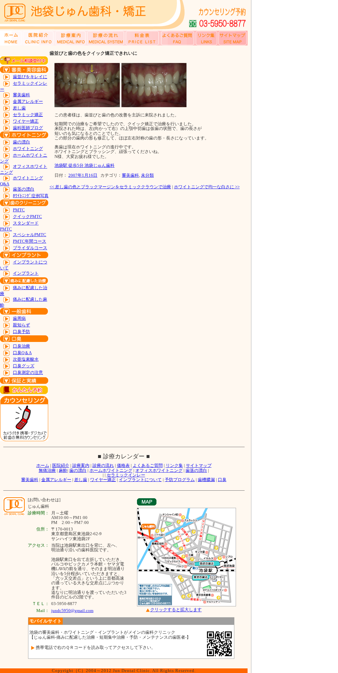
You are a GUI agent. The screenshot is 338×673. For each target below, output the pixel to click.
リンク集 (174, 465)
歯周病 (19, 318)
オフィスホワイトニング (159, 470)
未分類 (147, 175)
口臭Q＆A (22, 352)
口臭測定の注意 (28, 372)
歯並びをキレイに (30, 76)
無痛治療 (47, 470)
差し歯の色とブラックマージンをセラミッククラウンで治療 (110, 186)
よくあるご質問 (148, 465)
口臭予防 (21, 331)
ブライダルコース (30, 247)
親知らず (21, 324)
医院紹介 (60, 465)
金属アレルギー (28, 101)
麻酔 (63, 470)
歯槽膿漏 (206, 479)
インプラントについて (140, 479)
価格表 (123, 465)
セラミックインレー (126, 475)
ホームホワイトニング (110, 470)
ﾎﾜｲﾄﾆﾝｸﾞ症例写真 (31, 195)
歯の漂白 (21, 141)
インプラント (26, 273)
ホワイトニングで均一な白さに (207, 186)
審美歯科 (21, 94)
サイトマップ (199, 465)
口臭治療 (21, 346)
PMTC (19, 209)
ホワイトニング (28, 148)
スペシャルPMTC (29, 234)
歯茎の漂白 (23, 189)
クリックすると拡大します (176, 609)
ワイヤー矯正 (26, 121)
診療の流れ (103, 465)
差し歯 (19, 108)
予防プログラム (180, 479)
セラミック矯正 (28, 114)
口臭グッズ (23, 365)
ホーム (42, 465)
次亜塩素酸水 (26, 359)
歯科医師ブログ (28, 127)
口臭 (222, 479)
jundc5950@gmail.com (72, 610)
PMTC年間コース (29, 241)
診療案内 (80, 465)
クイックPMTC (27, 216)
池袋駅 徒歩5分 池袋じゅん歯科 (84, 165)
